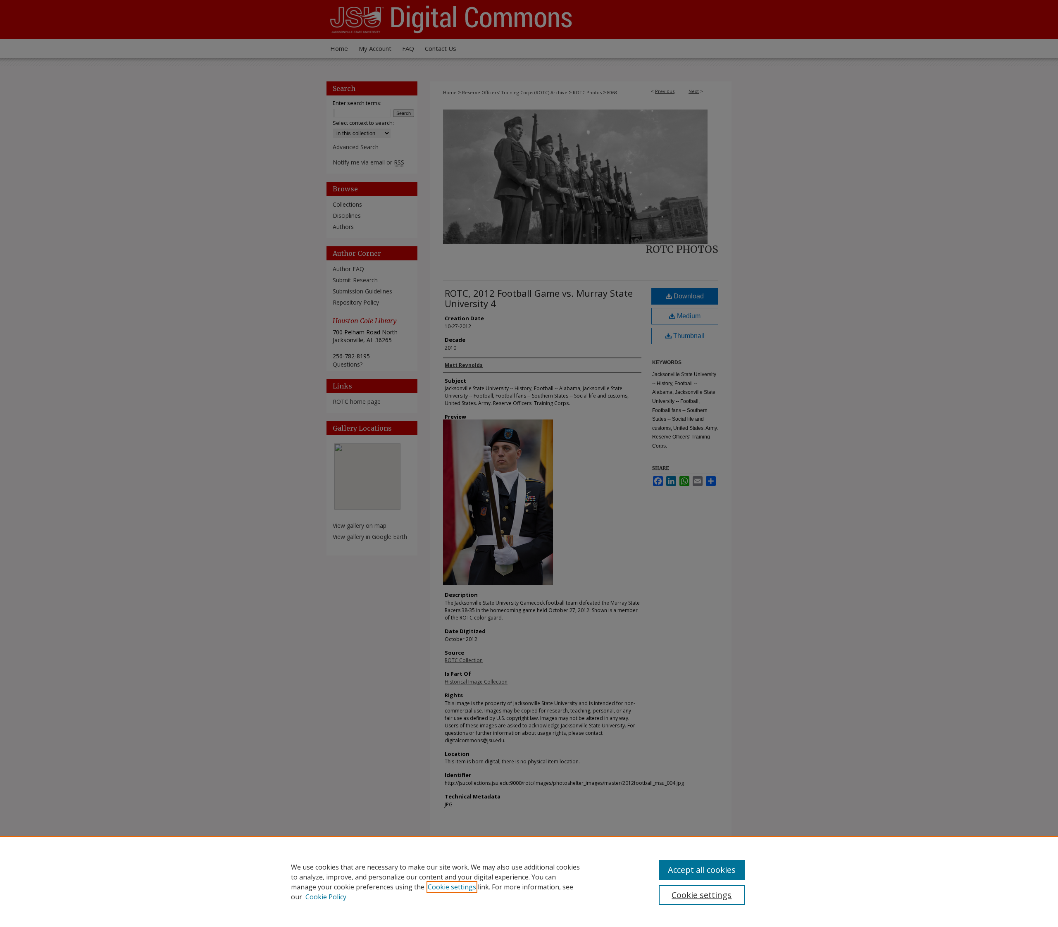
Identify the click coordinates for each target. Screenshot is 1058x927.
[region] (529, 881)
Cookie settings (452, 886)
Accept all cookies (702, 869)
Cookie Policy (325, 896)
